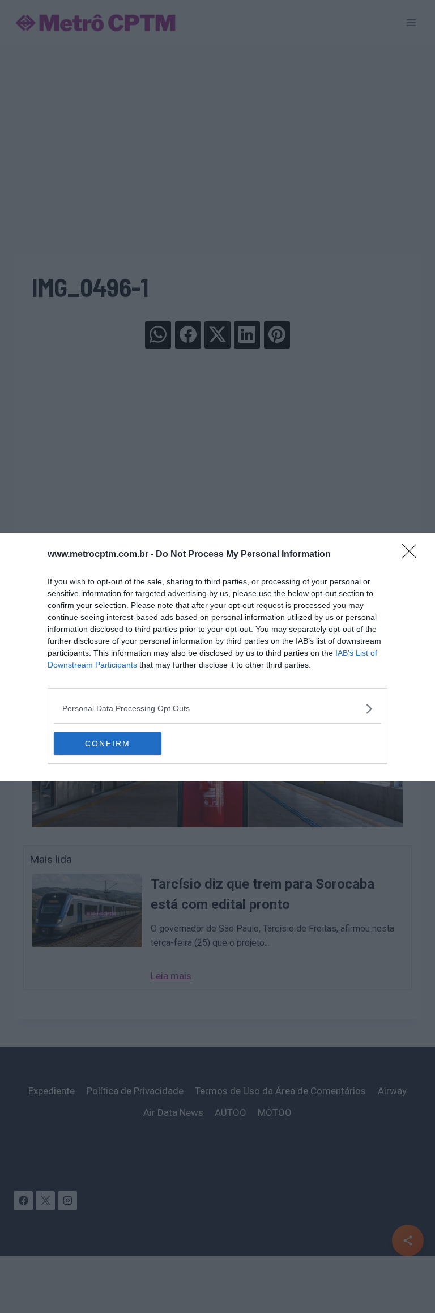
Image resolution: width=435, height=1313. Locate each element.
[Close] (413, 555)
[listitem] (217, 709)
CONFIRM (107, 743)
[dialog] (217, 657)
